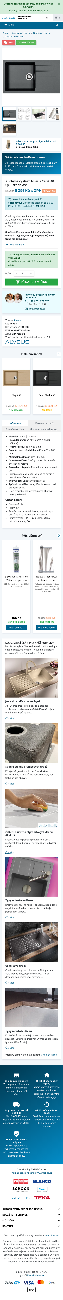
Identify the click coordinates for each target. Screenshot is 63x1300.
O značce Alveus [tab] (14, 429)
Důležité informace (15, 1214)
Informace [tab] (15, 423)
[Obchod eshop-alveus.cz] (21, 1198)
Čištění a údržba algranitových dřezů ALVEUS (29, 833)
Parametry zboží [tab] (44, 423)
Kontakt (7, 1226)
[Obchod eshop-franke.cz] (21, 1181)
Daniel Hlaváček (35, 1275)
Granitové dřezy (15, 965)
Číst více (9, 718)
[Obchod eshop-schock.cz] (21, 1189)
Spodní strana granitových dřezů (26, 766)
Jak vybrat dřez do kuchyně (22, 701)
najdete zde (41, 10)
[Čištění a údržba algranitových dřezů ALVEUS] (31, 808)
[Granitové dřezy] (31, 942)
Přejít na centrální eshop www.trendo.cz (31, 1172)
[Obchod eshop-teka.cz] (42, 1198)
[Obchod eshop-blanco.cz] (42, 1181)
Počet (8, 273)
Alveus (17, 320)
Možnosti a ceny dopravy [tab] (44, 429)
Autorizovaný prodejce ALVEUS (22, 1209)
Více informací (16, 244)
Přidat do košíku (31, 282)
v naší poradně (49, 1054)
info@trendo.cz (37, 308)
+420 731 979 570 (39, 301)
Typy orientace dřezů (19, 900)
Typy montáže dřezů (18, 1031)
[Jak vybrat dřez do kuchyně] (31, 678)
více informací (51, 1235)
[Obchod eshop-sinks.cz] (42, 1189)
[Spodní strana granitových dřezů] (31, 743)
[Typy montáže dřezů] (31, 1007)
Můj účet (8, 1220)
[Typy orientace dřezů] (31, 877)
